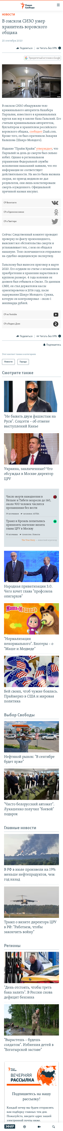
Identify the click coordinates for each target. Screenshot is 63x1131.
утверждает (44, 148)
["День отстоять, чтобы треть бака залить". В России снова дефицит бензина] (31, 967)
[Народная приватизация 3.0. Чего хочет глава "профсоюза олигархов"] (31, 566)
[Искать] (54, 1126)
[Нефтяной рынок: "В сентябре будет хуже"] (31, 736)
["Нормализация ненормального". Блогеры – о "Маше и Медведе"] (31, 618)
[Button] (24, 48)
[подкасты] (24, 1126)
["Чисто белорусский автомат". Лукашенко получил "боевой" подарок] (31, 784)
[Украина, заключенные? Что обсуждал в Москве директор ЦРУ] (31, 449)
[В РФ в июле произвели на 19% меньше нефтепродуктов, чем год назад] (31, 849)
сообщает (36, 131)
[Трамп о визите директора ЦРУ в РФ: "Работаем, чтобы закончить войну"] (31, 902)
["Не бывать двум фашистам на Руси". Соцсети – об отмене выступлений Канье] (31, 396)
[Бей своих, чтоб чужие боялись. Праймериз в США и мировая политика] (31, 671)
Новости (8, 14)
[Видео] (39, 1126)
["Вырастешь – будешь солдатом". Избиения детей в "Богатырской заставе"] (31, 1020)
